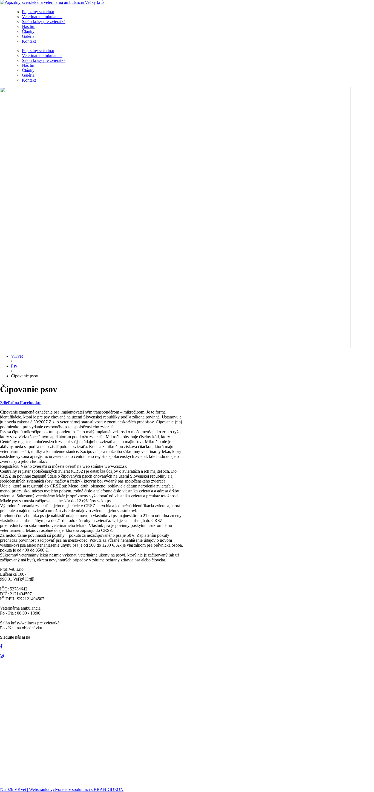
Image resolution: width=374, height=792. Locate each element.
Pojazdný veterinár (38, 11)
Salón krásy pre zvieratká (43, 21)
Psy (14, 366)
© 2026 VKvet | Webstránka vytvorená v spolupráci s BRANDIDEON (61, 789)
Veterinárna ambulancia (42, 16)
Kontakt (29, 41)
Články (28, 31)
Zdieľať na (20, 402)
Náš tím (28, 26)
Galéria (28, 36)
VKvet (17, 356)
